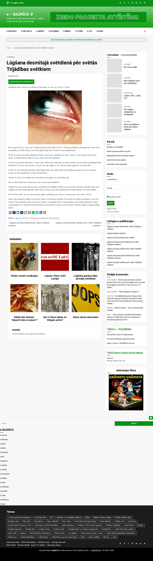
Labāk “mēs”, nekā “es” (114, 95)
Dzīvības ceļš (119, 521)
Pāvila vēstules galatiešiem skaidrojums (121, 533)
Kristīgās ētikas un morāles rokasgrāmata (83, 529)
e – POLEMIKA (122, 329)
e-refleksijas (128, 93)
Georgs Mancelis (13, 76)
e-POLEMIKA (54, 31)
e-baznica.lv (132, 521)
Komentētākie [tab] (129, 55)
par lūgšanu (73, 533)
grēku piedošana (68, 525)
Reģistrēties (112, 209)
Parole (109, 188)
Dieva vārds (66, 521)
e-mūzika (3, 470)
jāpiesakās (33, 334)
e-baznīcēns (112, 179)
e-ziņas (2, 504)
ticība (83, 537)
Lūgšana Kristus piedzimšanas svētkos (121, 238)
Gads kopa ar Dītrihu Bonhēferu (46, 525)
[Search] (144, 31)
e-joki (2, 457)
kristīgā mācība (44, 529)
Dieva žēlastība (105, 521)
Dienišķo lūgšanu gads (123, 517)
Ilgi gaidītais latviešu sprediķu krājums (120, 156)
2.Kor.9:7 (110, 358)
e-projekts (26, 31)
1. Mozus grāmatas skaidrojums (19, 517)
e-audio (3, 444)
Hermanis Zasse (53, 545)
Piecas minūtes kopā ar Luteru (92, 533)
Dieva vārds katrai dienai (128, 352)
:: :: (95, 550)
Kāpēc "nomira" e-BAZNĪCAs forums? (121, 343)
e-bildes (3, 448)
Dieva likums (38, 521)
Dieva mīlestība (52, 521)
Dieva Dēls (26, 521)
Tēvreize (25, 218)
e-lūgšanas (11, 57)
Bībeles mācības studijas (102, 517)
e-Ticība (79, 31)
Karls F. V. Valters (38, 545)
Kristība (140, 525)
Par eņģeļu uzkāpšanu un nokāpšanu (114, 110)
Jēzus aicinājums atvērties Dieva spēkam (114, 125)
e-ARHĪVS (40, 31)
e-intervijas (4, 452)
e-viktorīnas (4, 500)
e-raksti (2, 482)
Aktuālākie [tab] (113, 55)
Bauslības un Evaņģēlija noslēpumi (69, 517)
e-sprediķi (3, 491)
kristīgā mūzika (58, 529)
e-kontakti (12, 31)
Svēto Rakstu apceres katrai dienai (64, 537)
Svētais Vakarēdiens (28, 537)
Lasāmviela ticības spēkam (116, 160)
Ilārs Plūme (11, 545)
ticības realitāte (93, 537)
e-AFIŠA (100, 31)
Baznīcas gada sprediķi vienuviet (119, 151)
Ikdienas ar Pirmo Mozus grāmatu (90, 525)
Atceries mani (114, 197)
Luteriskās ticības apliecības (117, 164)
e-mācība (3, 465)
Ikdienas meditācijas (113, 525)
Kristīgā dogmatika (15, 529)
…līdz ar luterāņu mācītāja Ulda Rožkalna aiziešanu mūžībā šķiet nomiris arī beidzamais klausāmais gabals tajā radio (124, 317)
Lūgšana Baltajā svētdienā (116, 233)
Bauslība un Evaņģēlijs (115, 147)
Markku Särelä (23, 545)
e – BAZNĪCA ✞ (20, 14)
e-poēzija (3, 478)
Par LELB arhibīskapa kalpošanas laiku (120, 339)
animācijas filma (40, 517)
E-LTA (89, 31)
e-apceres (127, 64)
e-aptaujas (4, 439)
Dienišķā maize (13, 521)
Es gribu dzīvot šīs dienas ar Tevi (19, 525)
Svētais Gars (12, 537)
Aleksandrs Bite (13, 542)
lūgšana (17, 218)
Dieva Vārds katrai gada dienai (85, 521)
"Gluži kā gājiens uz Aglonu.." (128, 292)
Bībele (87, 517)
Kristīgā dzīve (30, 529)
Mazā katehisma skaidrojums (40, 533)
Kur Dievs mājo (114, 66)
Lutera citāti (12, 533)
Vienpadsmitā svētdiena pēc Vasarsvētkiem (44, 218)
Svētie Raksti (43, 537)
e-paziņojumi (5, 474)
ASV (51, 517)
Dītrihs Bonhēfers (28, 542)
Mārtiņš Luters (59, 533)
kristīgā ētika (106, 529)
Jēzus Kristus (129, 525)
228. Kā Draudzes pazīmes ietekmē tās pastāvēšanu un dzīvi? (76, 40)
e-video (2, 495)
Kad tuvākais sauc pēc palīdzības (114, 81)
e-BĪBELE (67, 31)
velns (114, 537)
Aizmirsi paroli (113, 212)
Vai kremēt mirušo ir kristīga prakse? (120, 335)
